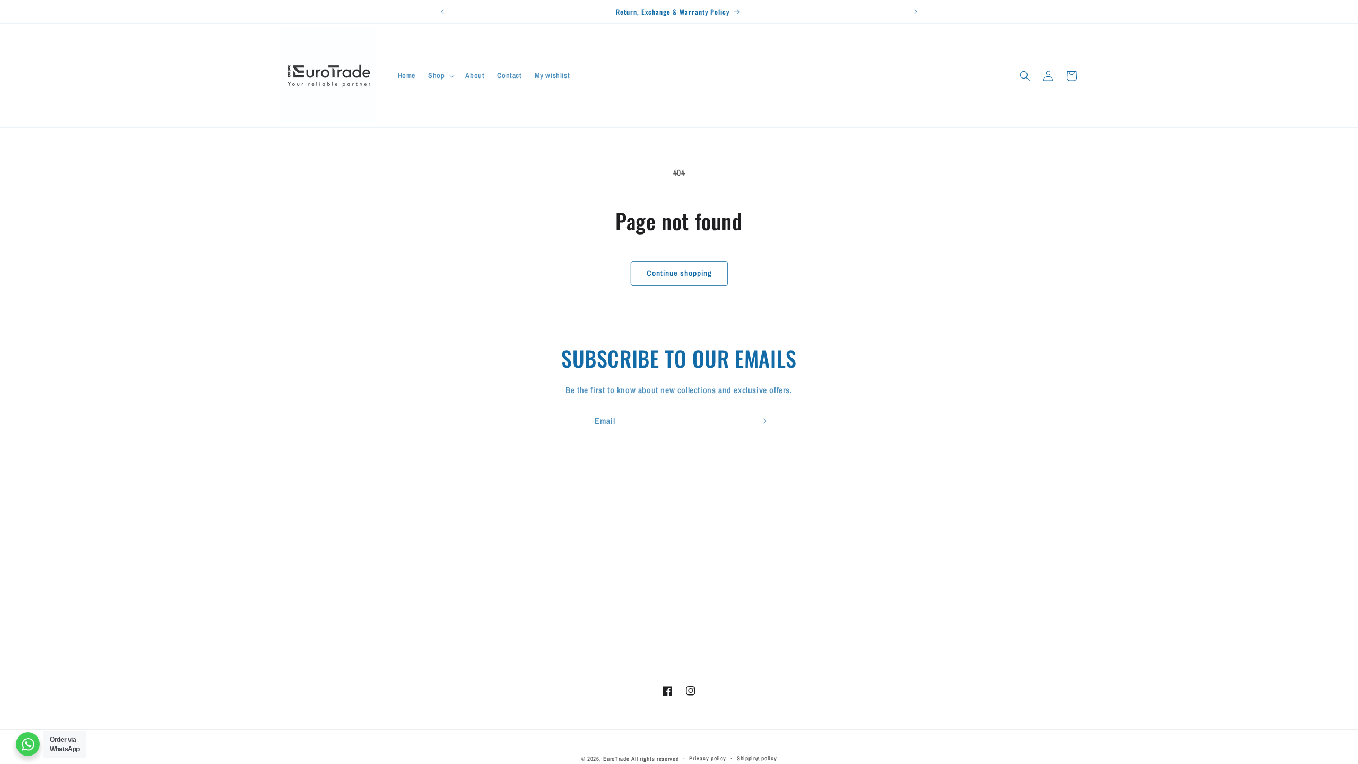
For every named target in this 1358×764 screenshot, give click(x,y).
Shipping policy (757, 758)
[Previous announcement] (442, 11)
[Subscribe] (762, 421)
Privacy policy (707, 758)
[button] (440, 75)
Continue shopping (679, 273)
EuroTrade (616, 758)
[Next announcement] (915, 11)
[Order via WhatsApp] (28, 744)
